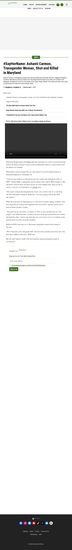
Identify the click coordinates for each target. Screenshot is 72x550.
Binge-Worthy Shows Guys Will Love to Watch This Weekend (24, 110)
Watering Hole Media (38, 544)
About (31, 531)
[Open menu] (66, 4)
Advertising (33, 534)
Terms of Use (45, 531)
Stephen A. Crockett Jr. (13, 87)
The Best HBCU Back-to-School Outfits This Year (20, 105)
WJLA (29, 162)
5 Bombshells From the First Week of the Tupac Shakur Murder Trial (26, 115)
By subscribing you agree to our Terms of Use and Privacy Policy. (28, 265)
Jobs (40, 534)
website (34, 187)
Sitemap (25, 531)
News (36, 57)
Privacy (37, 531)
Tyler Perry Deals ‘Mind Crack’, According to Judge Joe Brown (31, 121)
